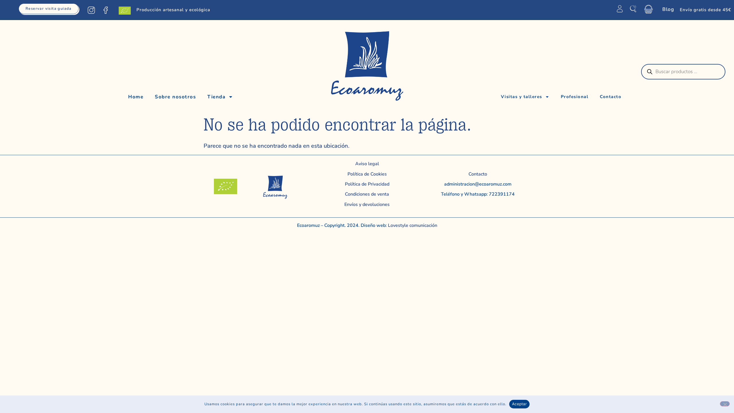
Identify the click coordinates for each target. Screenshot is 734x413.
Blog (668, 9)
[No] (725, 403)
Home (135, 96)
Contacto (610, 97)
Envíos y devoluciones (367, 204)
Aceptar (519, 404)
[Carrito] (648, 9)
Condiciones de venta (367, 194)
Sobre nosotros (175, 96)
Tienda (216, 96)
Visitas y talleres (521, 97)
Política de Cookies (367, 174)
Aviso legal (367, 164)
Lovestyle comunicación (412, 225)
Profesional (575, 97)
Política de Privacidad (367, 184)
